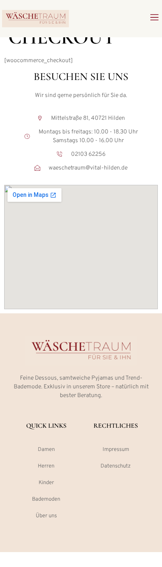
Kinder (46, 483)
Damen (46, 449)
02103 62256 (88, 154)
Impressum (116, 449)
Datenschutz (116, 466)
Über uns (46, 516)
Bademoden (46, 499)
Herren (46, 466)
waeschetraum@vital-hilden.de (88, 168)
